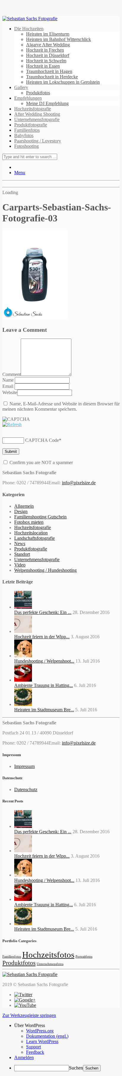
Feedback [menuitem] (35, 1052)
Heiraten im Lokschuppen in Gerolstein (63, 82)
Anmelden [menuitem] (24, 1057)
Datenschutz (25, 789)
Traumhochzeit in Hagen (49, 71)
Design (21, 511)
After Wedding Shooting (37, 114)
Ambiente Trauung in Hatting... (43, 685)
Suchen (76, 1067)
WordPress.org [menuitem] (40, 1030)
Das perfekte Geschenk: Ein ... (42, 612)
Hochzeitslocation (31, 532)
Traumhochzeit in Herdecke (52, 76)
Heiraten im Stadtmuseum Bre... (44, 709)
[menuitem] (67, 1025)
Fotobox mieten (29, 522)
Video (19, 564)
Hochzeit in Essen (43, 66)
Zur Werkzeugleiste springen (29, 1015)
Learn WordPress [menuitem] (42, 1041)
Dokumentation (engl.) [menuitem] (47, 1036)
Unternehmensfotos (50, 964)
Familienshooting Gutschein (40, 516)
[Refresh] (12, 424)
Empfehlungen (28, 98)
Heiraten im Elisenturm (47, 33)
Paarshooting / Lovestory (37, 140)
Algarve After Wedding (48, 44)
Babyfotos (23, 135)
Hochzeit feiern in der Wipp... (42, 636)
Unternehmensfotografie (37, 119)
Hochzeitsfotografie (32, 108)
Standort (22, 554)
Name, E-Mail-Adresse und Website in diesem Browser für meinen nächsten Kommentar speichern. (61, 406)
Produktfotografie (30, 124)
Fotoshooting (26, 146)
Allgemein (24, 506)
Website (9, 392)
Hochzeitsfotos (48, 954)
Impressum (24, 766)
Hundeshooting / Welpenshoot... (44, 661)
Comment (11, 374)
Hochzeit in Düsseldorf (47, 55)
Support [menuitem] (33, 1046)
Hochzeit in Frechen (45, 50)
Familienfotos (27, 130)
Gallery (21, 87)
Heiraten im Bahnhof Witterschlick (58, 39)
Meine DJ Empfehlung (47, 103)
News (19, 543)
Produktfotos (38, 92)
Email (8, 386)
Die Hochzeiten (29, 28)
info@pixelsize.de (79, 482)
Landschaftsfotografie (34, 538)
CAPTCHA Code (42, 440)
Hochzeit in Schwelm (46, 60)
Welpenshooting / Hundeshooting (45, 570)
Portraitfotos (84, 956)
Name (8, 380)
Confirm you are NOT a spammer (40, 462)
